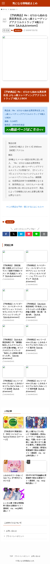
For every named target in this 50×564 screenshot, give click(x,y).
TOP (11, 556)
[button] (6, 234)
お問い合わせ (11, 531)
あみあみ (18, 30)
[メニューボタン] (3, 3)
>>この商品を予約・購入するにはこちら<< (25, 207)
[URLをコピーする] (44, 234)
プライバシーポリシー (15, 536)
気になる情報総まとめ (25, 3)
